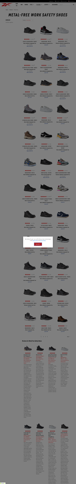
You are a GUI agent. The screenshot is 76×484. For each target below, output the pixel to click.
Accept (38, 244)
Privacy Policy (43, 240)
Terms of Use (35, 240)
